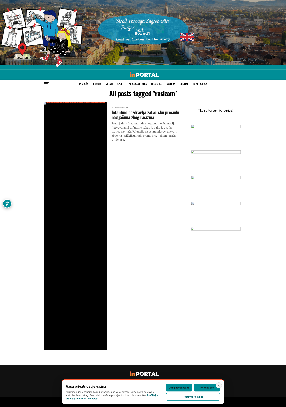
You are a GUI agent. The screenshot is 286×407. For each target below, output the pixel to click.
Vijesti (109, 83)
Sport (120, 83)
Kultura (171, 83)
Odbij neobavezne (179, 387)
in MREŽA (83, 83)
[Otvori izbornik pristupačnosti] (7, 203)
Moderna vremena (137, 83)
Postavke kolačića (193, 396)
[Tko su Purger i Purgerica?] (216, 115)
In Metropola (200, 83)
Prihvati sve (207, 387)
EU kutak (184, 83)
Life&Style (156, 83)
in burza (97, 83)
